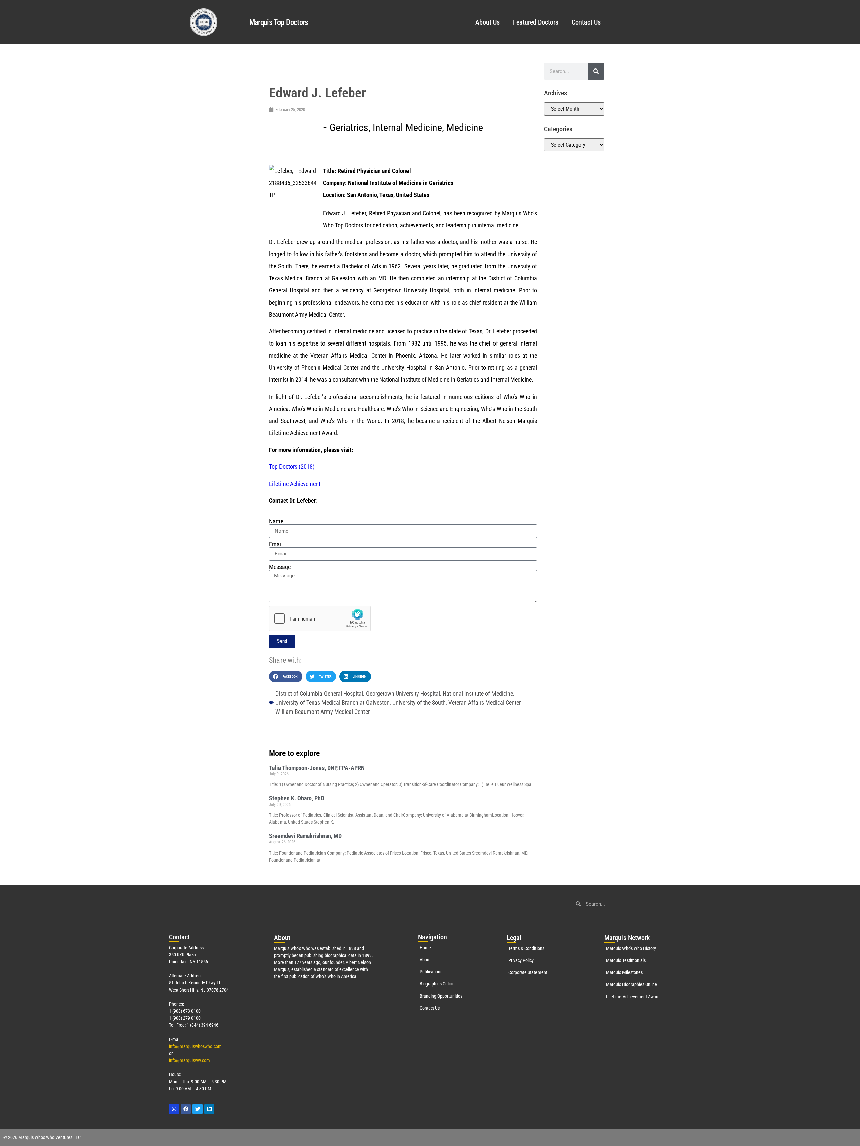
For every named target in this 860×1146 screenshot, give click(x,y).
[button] (285, 676)
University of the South (419, 702)
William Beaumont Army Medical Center (322, 711)
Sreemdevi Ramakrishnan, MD (305, 835)
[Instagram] (174, 1109)
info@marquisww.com (189, 1060)
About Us (487, 22)
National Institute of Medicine (478, 693)
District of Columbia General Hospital (319, 693)
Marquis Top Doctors (278, 22)
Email (276, 544)
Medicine (464, 127)
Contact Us (586, 22)
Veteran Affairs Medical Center (484, 702)
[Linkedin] (209, 1109)
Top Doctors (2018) (292, 466)
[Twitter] (197, 1109)
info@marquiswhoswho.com (195, 1046)
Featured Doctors (535, 22)
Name (276, 521)
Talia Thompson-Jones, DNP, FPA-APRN (317, 767)
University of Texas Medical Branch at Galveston (332, 702)
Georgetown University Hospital (403, 693)
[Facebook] (186, 1109)
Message (280, 567)
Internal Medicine (407, 127)
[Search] (596, 71)
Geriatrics (349, 127)
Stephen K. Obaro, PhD (296, 798)
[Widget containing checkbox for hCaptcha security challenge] (320, 618)
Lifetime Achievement (294, 483)
